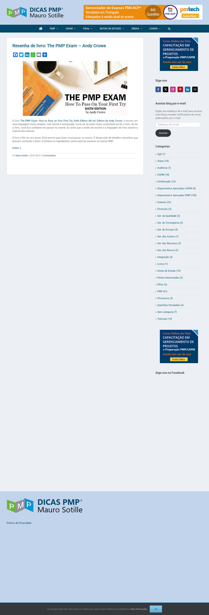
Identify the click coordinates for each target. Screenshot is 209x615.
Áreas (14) (163, 161)
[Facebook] (158, 89)
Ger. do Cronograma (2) (170, 222)
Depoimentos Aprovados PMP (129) (176, 195)
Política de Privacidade (19, 523)
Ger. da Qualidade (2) (168, 215)
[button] (169, 29)
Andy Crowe (71, 120)
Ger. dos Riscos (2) (167, 250)
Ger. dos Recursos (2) (169, 243)
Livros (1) (162, 263)
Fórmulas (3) (164, 209)
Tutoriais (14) (164, 318)
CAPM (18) (163, 174)
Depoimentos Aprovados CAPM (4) (176, 188)
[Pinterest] (180, 89)
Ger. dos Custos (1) (167, 236)
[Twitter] (165, 89)
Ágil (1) (161, 154)
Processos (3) (165, 298)
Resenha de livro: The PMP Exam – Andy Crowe (59, 45)
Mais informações (138, 609)
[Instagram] (173, 89)
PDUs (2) (162, 284)
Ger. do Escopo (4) (167, 229)
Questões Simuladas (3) (170, 305)
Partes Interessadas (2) (170, 277)
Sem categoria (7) (167, 312)
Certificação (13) (166, 181)
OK (155, 609)
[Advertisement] (178, 437)
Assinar (163, 133)
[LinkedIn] (187, 89)
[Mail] (195, 89)
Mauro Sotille (22, 155)
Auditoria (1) (164, 167)
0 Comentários (49, 155)
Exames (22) (164, 202)
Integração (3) (165, 257)
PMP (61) (162, 291)
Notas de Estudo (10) (169, 270)
